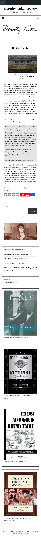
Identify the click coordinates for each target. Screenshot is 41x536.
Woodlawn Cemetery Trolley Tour (15, 259)
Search (7, 206)
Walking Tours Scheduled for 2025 (15, 250)
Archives (7, 280)
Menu (37, 18)
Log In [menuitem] (3, 2)
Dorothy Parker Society (20, 9)
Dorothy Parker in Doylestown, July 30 (17, 254)
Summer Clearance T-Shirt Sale (14, 263)
